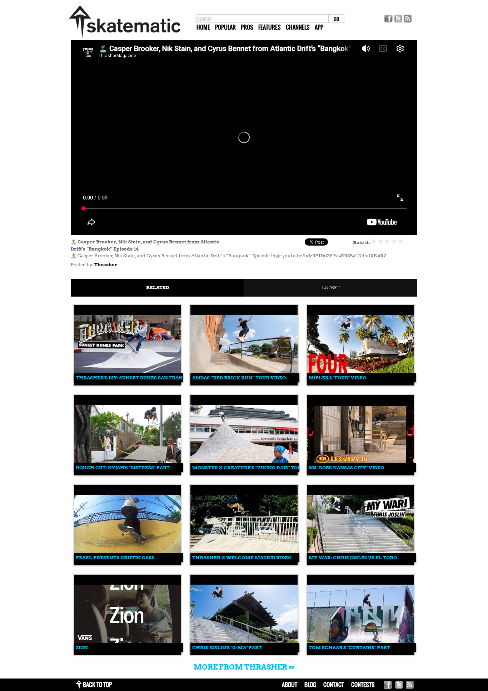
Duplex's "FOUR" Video (337, 377)
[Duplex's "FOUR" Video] (360, 384)
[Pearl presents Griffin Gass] (127, 563)
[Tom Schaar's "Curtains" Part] (360, 653)
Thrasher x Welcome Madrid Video (242, 557)
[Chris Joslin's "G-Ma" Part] (244, 653)
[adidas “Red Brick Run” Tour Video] (244, 384)
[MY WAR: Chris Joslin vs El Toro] (360, 563)
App (319, 27)
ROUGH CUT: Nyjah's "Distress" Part (123, 467)
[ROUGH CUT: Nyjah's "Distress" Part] (127, 473)
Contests (363, 684)
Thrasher (105, 264)
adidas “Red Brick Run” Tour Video (239, 377)
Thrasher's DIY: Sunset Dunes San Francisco (137, 377)
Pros (247, 27)
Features (269, 27)
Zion (82, 647)
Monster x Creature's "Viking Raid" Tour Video (256, 467)
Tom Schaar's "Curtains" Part (349, 647)
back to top (97, 684)
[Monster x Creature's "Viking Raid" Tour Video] (244, 473)
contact (333, 684)
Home (203, 27)
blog (310, 684)
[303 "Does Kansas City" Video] (360, 473)
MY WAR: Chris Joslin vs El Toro (353, 557)
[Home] (124, 38)
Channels (298, 27)
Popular (225, 27)
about (289, 684)
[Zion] (127, 653)
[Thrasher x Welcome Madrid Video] (244, 563)
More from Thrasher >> (244, 667)
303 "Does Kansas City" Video (346, 467)
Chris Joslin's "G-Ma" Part (227, 647)
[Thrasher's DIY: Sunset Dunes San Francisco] (127, 384)
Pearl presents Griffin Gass (115, 557)
